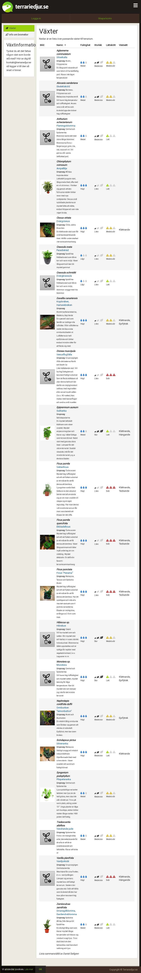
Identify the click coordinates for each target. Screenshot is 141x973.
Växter (12, 28)
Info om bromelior (18, 34)
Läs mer (29, 969)
